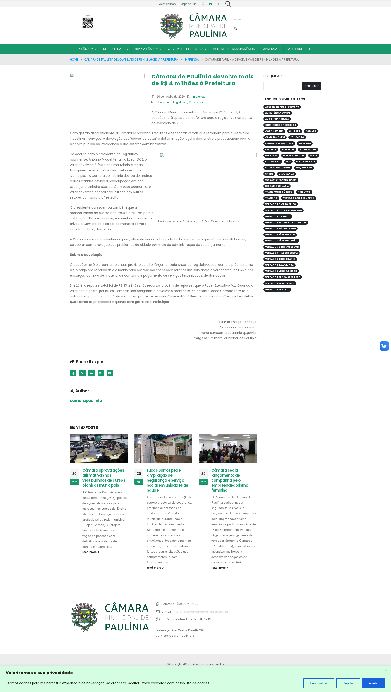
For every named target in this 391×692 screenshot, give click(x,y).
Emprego (305, 143)
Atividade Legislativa (185, 49)
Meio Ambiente (305, 161)
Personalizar (319, 683)
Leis (288, 161)
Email (110, 373)
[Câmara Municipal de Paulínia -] (193, 25)
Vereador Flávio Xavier (280, 228)
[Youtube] (210, 4)
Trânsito (271, 198)
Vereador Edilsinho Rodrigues (285, 222)
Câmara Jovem (275, 137)
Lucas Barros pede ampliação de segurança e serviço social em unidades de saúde (167, 480)
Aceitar (374, 683)
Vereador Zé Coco (277, 289)
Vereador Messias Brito (281, 271)
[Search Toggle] (228, 4)
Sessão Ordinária (277, 186)
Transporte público (279, 192)
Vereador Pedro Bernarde (282, 277)
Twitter (82, 373)
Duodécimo (164, 102)
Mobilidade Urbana (278, 167)
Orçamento (304, 167)
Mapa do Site (188, 4)
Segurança (286, 173)
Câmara (311, 131)
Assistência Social (277, 113)
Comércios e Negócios (280, 125)
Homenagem (308, 149)
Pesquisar (272, 76)
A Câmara (86, 49)
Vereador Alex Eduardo (299, 198)
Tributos (304, 192)
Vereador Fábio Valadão (281, 240)
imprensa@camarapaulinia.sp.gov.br (200, 612)
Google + (101, 373)
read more (90, 552)
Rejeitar (348, 683)
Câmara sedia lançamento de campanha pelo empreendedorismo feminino (229, 480)
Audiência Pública (277, 119)
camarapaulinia (86, 400)
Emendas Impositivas (279, 143)
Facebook (73, 373)
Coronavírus (274, 131)
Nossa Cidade (114, 49)
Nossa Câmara (147, 49)
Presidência (196, 102)
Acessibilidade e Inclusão (282, 107)
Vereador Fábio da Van (280, 234)
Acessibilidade (167, 4)
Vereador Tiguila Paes (280, 283)
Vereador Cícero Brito (280, 204)
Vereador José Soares (280, 259)
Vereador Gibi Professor (282, 247)
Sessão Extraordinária (280, 180)
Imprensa (269, 49)
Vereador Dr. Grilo (278, 216)
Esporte (270, 149)
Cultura (294, 131)
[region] (195, 679)
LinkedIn (91, 373)
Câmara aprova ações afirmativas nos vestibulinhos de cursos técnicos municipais (103, 478)
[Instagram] (218, 4)
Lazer (313, 155)
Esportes (288, 149)
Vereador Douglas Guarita (283, 210)
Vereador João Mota (279, 265)
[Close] (386, 670)
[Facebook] (203, 4)
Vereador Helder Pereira (281, 253)
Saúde (269, 173)
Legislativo (180, 102)
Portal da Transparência (234, 49)
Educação (297, 137)
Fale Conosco (298, 49)
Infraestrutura (294, 155)
